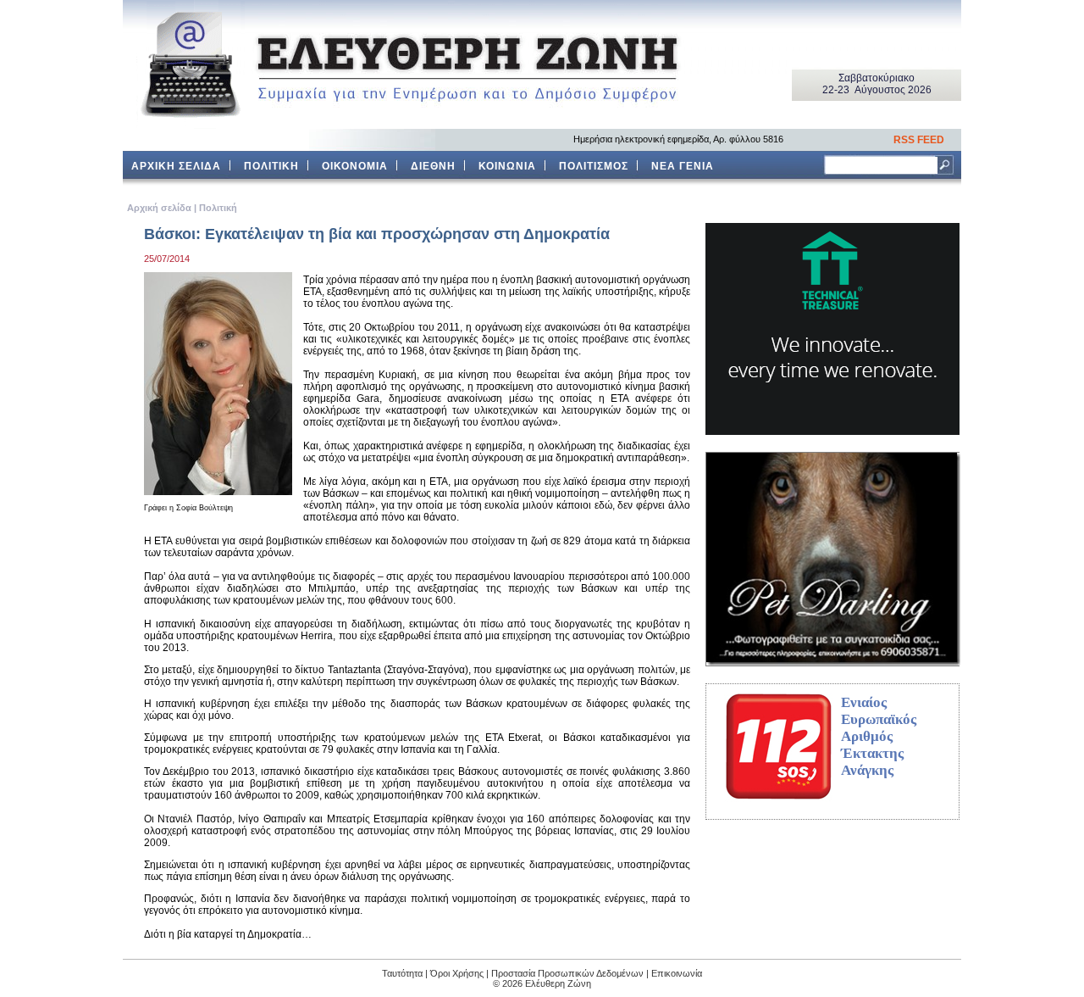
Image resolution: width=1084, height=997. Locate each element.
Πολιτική (218, 208)
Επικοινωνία (676, 973)
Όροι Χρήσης (457, 973)
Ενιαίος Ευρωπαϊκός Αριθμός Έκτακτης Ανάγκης (878, 736)
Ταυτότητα (402, 973)
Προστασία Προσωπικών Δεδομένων (567, 973)
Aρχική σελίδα (159, 208)
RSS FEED (918, 140)
